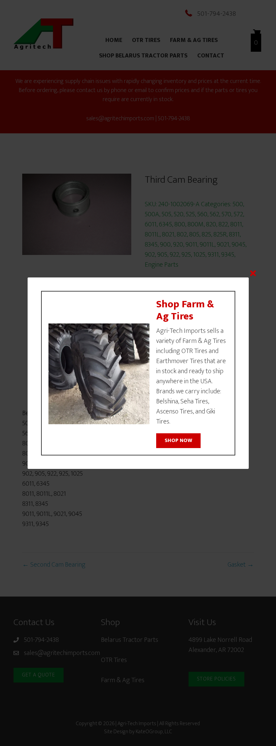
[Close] (253, 273)
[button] (178, 440)
